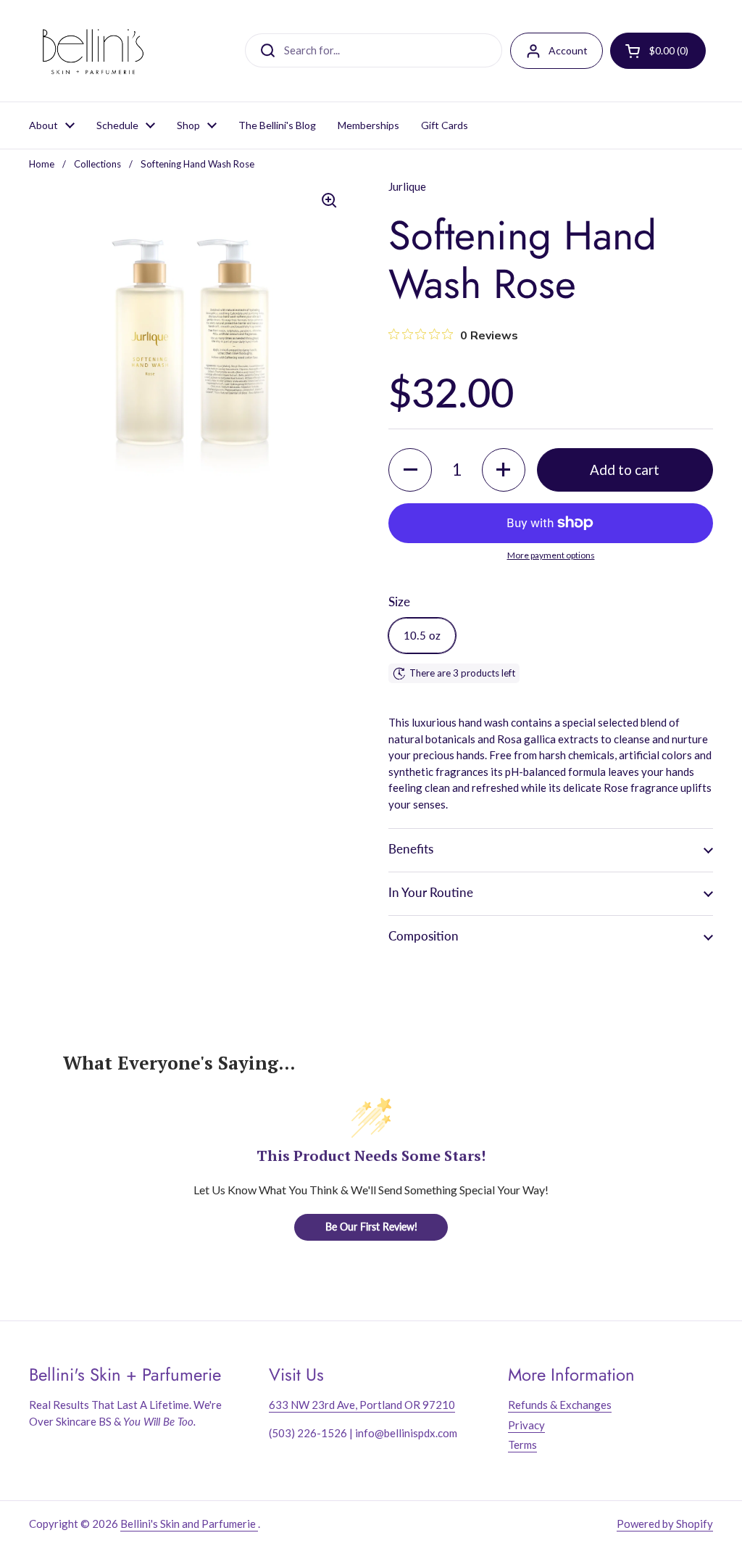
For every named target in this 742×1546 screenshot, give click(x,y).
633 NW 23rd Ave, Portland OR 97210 (362, 1404)
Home (41, 164)
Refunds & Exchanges (560, 1404)
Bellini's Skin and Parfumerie (189, 1523)
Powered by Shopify (665, 1523)
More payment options (551, 555)
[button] (410, 470)
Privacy (526, 1424)
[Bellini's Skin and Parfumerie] (93, 51)
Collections (97, 164)
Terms (522, 1444)
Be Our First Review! (371, 1226)
